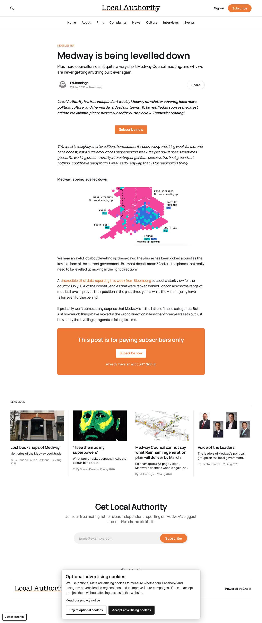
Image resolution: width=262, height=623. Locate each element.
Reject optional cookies (86, 610)
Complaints (118, 22)
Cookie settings (14, 616)
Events (189, 22)
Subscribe (239, 8)
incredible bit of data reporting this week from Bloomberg (106, 280)
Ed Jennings (79, 83)
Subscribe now (131, 129)
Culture (151, 22)
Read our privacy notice (83, 600)
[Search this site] (12, 8)
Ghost (247, 589)
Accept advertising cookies (131, 610)
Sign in (219, 8)
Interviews (171, 22)
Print (100, 22)
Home (71, 22)
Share (195, 85)
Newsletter (65, 45)
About (86, 22)
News (136, 22)
